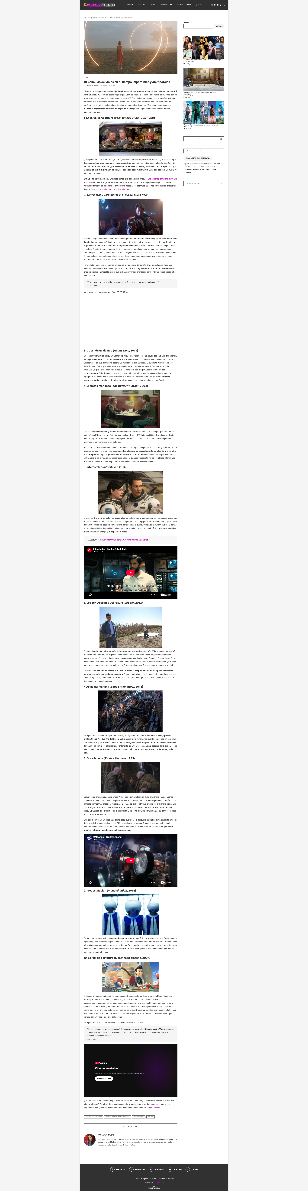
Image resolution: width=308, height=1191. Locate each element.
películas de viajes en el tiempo (117, 1117)
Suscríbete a (198, 158)
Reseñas (141, 5)
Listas (152, 5)
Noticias (129, 5)
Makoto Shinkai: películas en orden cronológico (201, 125)
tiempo (150, 1117)
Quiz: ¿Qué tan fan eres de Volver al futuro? (111, 189)
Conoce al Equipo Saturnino (145, 1179)
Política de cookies (166, 1179)
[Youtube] (217, 5)
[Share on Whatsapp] (131, 1126)
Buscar (186, 22)
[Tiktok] (220, 5)
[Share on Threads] (133, 1126)
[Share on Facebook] (123, 1126)
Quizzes (199, 5)
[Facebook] (209, 5)
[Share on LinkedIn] (128, 1126)
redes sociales (153, 1108)
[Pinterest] (215, 5)
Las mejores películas (93, 1117)
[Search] (224, 5)
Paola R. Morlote (93, 86)
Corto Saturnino (184, 5)
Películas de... (139, 1117)
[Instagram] (212, 5)
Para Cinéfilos (166, 5)
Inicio (85, 17)
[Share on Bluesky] (136, 1126)
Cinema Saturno (160, 1182)
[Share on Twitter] (126, 1126)
